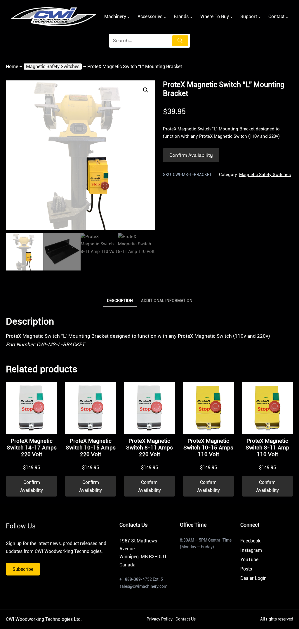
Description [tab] (120, 300)
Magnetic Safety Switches (52, 66)
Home (12, 66)
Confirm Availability (191, 155)
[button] (145, 90)
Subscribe (23, 569)
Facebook (250, 541)
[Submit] (180, 40)
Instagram (251, 550)
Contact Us (185, 619)
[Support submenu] (259, 16)
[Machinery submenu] (128, 16)
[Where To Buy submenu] (231, 16)
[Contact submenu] (287, 16)
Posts (246, 569)
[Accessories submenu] (165, 16)
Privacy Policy (160, 619)
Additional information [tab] (166, 300)
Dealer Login (253, 578)
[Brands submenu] (191, 16)
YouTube (249, 559)
